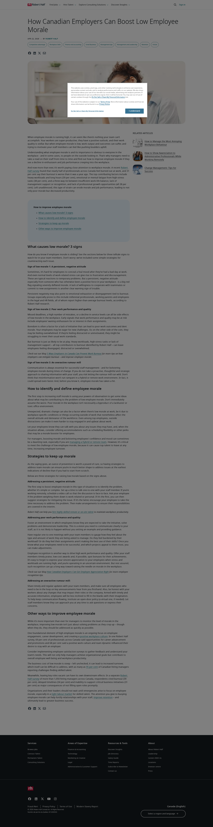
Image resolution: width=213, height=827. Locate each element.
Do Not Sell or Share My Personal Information (108, 97)
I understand (134, 111)
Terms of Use (105, 102)
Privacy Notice (104, 104)
